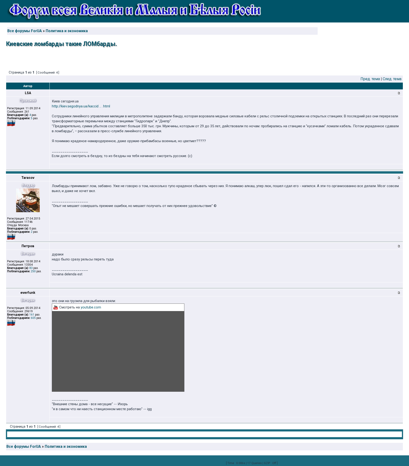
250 (33, 271)
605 (33, 318)
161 (31, 314)
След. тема (392, 79)
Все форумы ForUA (24, 31)
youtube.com (91, 307)
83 (31, 268)
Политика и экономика (67, 31)
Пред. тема (370, 79)
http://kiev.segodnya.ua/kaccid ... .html (81, 106)
